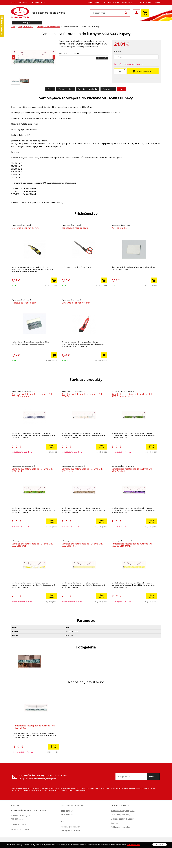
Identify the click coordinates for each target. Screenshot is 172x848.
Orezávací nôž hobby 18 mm (76, 302)
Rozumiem (159, 844)
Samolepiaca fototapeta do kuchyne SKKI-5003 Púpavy (34, 726)
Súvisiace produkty (87, 89)
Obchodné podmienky (120, 814)
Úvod (13, 27)
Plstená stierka (119, 227)
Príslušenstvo (65, 89)
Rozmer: (118, 51)
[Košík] (145, 13)
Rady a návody (93, 2)
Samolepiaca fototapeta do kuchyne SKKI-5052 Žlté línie (83, 544)
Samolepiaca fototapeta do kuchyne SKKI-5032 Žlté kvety (33, 544)
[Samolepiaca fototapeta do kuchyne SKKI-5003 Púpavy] (33, 57)
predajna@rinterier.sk (70, 830)
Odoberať (153, 777)
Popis (50, 89)
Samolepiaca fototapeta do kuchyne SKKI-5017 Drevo (83, 469)
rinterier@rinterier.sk (21, 2)
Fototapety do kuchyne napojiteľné (48, 27)
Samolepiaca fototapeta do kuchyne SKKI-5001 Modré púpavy (33, 395)
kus (120, 71)
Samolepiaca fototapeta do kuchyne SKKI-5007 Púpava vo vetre (133, 395)
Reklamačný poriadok (120, 827)
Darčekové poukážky (111, 2)
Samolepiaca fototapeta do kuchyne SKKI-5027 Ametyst (133, 469)
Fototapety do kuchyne (25, 27)
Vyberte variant (51, 446)
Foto (121, 89)
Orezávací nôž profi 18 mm (25, 227)
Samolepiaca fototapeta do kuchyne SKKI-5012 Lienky (33, 469)
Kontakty (158, 2)
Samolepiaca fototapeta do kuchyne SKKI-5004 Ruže (83, 395)
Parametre (108, 89)
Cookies (114, 823)
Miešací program (128, 2)
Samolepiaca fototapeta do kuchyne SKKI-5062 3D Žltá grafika (133, 544)
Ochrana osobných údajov (122, 819)
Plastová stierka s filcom (24, 302)
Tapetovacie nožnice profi (75, 227)
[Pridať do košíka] (54, 280)
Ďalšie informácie (133, 845)
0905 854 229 (40, 2)
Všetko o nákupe (145, 2)
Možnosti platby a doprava (122, 810)
